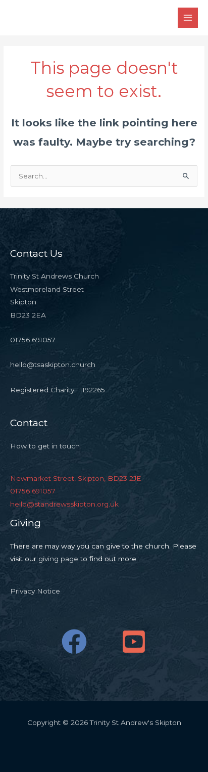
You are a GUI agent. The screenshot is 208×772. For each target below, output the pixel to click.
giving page (58, 559)
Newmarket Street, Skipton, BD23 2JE (75, 478)
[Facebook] (74, 641)
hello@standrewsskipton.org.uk (64, 504)
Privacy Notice (35, 591)
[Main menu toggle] (188, 18)
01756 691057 (33, 491)
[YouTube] (134, 641)
